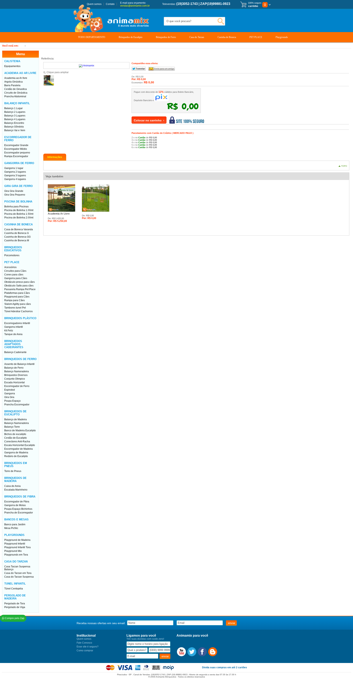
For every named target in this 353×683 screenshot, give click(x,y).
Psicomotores (11, 255)
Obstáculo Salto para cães (19, 285)
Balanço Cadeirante (15, 352)
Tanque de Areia (13, 334)
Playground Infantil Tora (17, 547)
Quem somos (94, 4)
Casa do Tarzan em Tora (17, 573)
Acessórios (10, 267)
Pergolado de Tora (14, 603)
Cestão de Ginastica (15, 89)
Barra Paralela (12, 85)
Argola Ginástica (13, 81)
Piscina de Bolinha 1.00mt (18, 210)
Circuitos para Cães (15, 270)
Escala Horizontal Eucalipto (19, 445)
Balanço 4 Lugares (14, 119)
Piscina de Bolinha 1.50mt (18, 213)
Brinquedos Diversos (16, 375)
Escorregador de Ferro (16, 386)
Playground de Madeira (17, 540)
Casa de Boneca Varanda (18, 229)
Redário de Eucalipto (16, 456)
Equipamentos (12, 66)
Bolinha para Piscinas (16, 206)
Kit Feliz (8, 330)
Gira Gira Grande (13, 191)
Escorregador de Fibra (16, 501)
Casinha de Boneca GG (17, 236)
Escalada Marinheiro (15, 489)
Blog (212, 651)
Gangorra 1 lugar (13, 168)
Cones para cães (13, 274)
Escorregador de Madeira (18, 448)
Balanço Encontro (14, 123)
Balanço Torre (12, 426)
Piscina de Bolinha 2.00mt (18, 217)
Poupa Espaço (12, 400)
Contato (110, 4)
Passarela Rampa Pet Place (20, 289)
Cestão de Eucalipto (15, 437)
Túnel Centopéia (13, 588)
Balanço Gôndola (14, 126)
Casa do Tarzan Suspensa (19, 576)
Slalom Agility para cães (17, 304)
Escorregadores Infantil (17, 323)
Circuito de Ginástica (15, 92)
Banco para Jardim (14, 524)
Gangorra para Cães (15, 278)
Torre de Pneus (12, 471)
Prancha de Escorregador (18, 512)
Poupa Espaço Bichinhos (18, 508)
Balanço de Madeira (15, 419)
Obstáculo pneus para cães (19, 282)
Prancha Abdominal (15, 96)
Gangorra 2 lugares (15, 171)
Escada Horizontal (14, 382)
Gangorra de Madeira (16, 452)
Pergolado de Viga (14, 607)
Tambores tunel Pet (15, 307)
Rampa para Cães (14, 300)
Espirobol (9, 389)
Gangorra (9, 393)
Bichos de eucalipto (15, 434)
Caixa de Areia (12, 486)
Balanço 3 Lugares (14, 115)
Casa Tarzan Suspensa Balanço (17, 568)
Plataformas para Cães (17, 293)
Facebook (202, 651)
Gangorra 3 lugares (15, 175)
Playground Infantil (14, 543)
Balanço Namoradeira (16, 371)
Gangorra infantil (13, 326)
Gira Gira (9, 397)
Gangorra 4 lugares (15, 179)
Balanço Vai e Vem (14, 130)
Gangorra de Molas (15, 505)
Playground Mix (13, 551)
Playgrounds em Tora (16, 554)
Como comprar (85, 650)
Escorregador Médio (15, 149)
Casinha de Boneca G (16, 233)
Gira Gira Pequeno (14, 194)
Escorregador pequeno (17, 152)
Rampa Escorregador (16, 156)
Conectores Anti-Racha (17, 441)
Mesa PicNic (11, 528)
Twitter (191, 651)
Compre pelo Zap (14, 618)
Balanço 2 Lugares (14, 112)
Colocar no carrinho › (149, 120)
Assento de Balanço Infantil (19, 364)
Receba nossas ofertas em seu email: (101, 623)
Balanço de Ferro (13, 367)
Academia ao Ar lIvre (15, 78)
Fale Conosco (84, 642)
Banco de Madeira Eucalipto (20, 430)
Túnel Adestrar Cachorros (18, 311)
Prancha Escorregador (16, 404)
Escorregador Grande (16, 145)
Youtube (181, 651)
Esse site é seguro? (87, 646)
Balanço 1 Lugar (13, 108)
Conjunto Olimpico (14, 378)
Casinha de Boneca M (16, 240)
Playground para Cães (16, 296)
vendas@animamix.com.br (135, 5)
